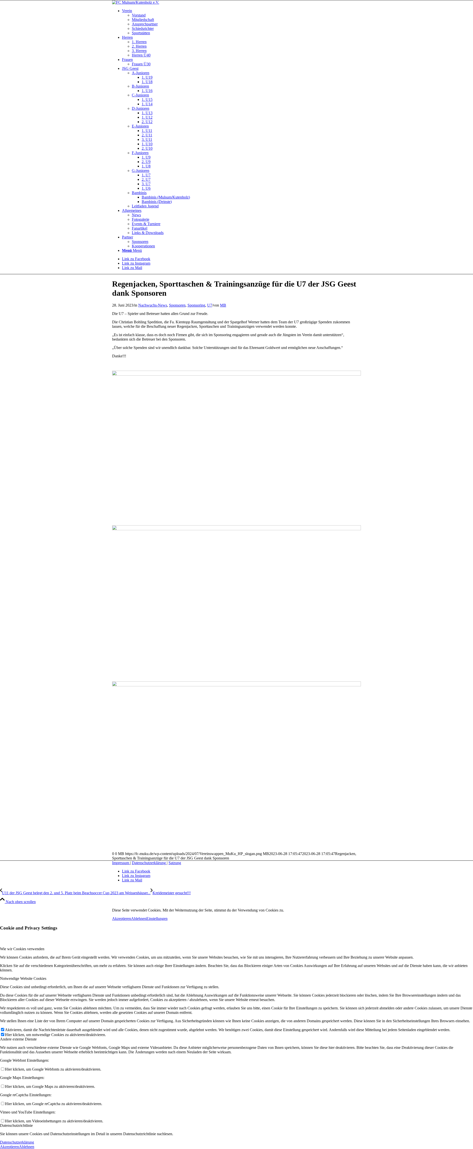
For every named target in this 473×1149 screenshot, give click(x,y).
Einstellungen (157, 918)
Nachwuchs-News (152, 305)
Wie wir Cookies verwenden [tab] (22, 949)
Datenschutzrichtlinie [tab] (16, 1125)
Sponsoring (196, 305)
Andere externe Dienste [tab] (18, 1039)
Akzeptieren (121, 918)
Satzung (175, 863)
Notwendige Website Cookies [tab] (23, 978)
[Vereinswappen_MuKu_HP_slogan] (135, 2)
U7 (209, 305)
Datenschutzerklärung (149, 863)
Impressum (121, 863)
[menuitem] (241, 22)
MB (223, 305)
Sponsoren (177, 305)
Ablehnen (138, 918)
